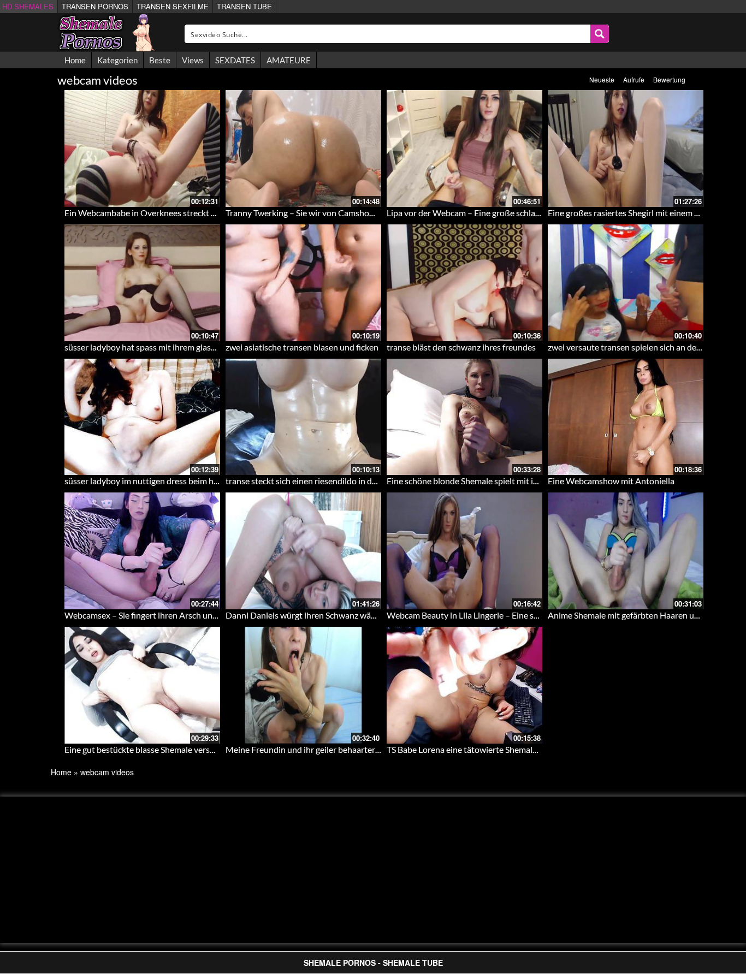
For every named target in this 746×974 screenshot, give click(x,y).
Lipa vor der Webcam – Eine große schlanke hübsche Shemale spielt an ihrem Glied (540, 212)
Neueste (601, 79)
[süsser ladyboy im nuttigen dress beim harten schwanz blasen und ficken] (142, 417)
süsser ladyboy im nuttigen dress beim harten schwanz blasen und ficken (199, 481)
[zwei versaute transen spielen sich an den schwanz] (625, 282)
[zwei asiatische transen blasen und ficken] (303, 282)
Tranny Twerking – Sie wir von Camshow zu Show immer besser (343, 212)
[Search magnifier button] (599, 34)
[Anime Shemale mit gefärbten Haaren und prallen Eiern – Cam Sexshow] (625, 550)
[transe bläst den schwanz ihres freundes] (464, 282)
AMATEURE (289, 60)
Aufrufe (633, 79)
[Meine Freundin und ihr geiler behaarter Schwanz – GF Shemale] (303, 685)
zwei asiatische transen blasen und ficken (302, 347)
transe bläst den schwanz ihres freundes (461, 347)
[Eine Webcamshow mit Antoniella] (625, 417)
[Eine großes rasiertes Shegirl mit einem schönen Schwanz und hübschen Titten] (625, 148)
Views (193, 60)
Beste (159, 60)
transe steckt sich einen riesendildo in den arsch (314, 481)
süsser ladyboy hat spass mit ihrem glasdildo (147, 347)
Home (75, 60)
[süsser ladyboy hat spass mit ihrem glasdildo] (142, 282)
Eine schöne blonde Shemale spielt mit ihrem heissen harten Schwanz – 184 (527, 481)
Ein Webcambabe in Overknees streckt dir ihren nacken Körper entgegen (200, 212)
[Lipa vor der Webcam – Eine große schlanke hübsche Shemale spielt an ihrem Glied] (464, 148)
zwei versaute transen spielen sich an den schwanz (641, 347)
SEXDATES (235, 60)
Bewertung (669, 79)
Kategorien (117, 60)
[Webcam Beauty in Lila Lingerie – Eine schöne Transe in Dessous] (464, 550)
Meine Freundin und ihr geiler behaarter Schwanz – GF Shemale (344, 749)
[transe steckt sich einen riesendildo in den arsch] (303, 417)
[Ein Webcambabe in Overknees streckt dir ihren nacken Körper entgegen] (142, 148)
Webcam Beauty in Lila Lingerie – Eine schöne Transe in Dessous (506, 615)
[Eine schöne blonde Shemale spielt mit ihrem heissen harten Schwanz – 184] (464, 417)
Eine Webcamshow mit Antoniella (611, 481)
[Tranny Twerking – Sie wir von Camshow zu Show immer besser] (303, 148)
